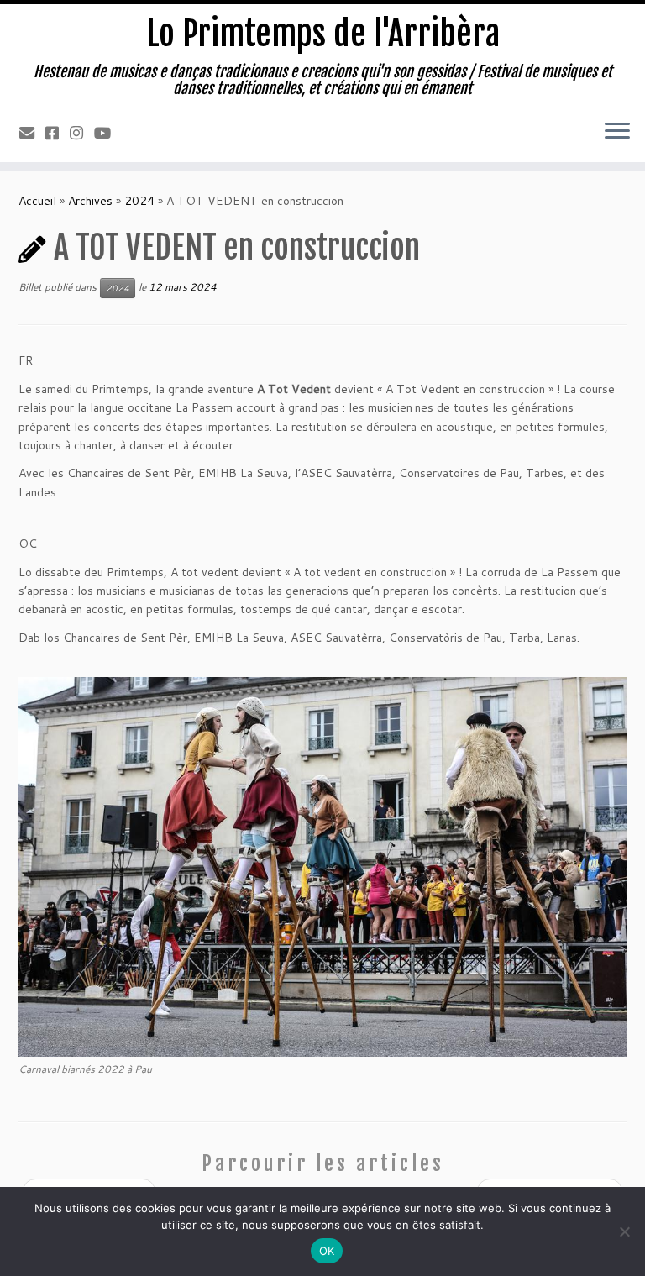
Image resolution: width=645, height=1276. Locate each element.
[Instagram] (82, 133)
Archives (90, 200)
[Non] (624, 1231)
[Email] (32, 133)
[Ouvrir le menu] (617, 131)
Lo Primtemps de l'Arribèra (323, 33)
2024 (139, 200)
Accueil (37, 200)
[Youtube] (108, 133)
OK (327, 1251)
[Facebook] (57, 133)
